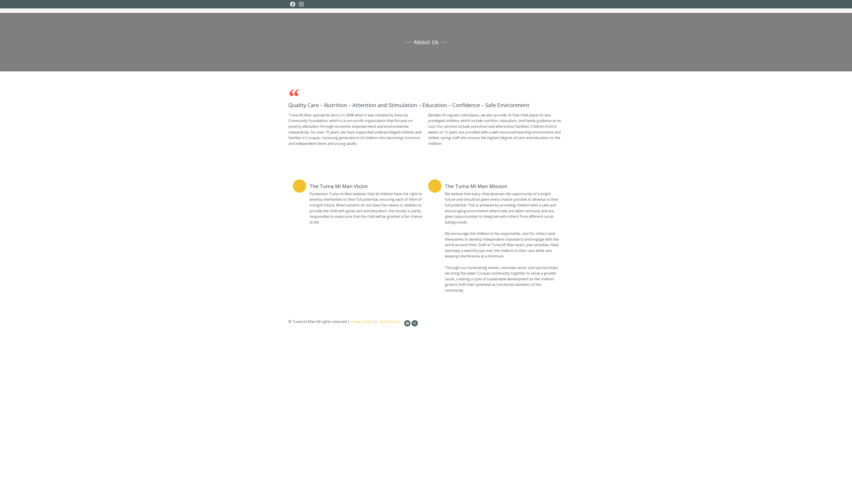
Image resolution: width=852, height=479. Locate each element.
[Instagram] (301, 4)
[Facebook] (292, 4)
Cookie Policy (389, 321)
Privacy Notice (362, 321)
